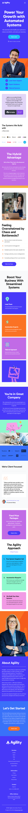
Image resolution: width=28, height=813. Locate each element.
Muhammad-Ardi (18, 810)
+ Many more (5, 131)
